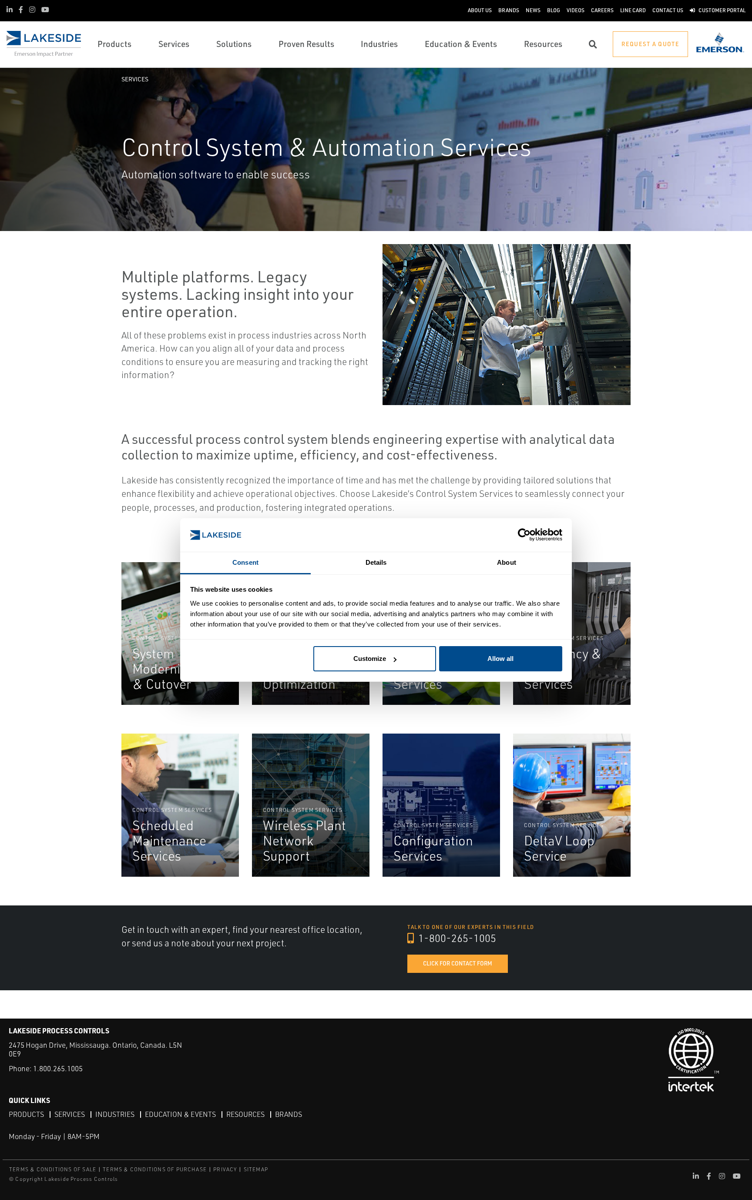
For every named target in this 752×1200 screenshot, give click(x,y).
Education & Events (180, 1114)
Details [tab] (376, 562)
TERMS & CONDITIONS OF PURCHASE (155, 1169)
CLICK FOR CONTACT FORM (457, 963)
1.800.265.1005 (58, 1068)
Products (26, 1114)
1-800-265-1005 (456, 938)
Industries (114, 1114)
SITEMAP (256, 1169)
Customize (369, 658)
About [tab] (506, 562)
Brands (288, 1114)
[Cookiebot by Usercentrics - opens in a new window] (524, 535)
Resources (245, 1114)
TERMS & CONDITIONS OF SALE (52, 1169)
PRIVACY (225, 1169)
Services (134, 79)
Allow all (500, 658)
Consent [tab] (245, 562)
